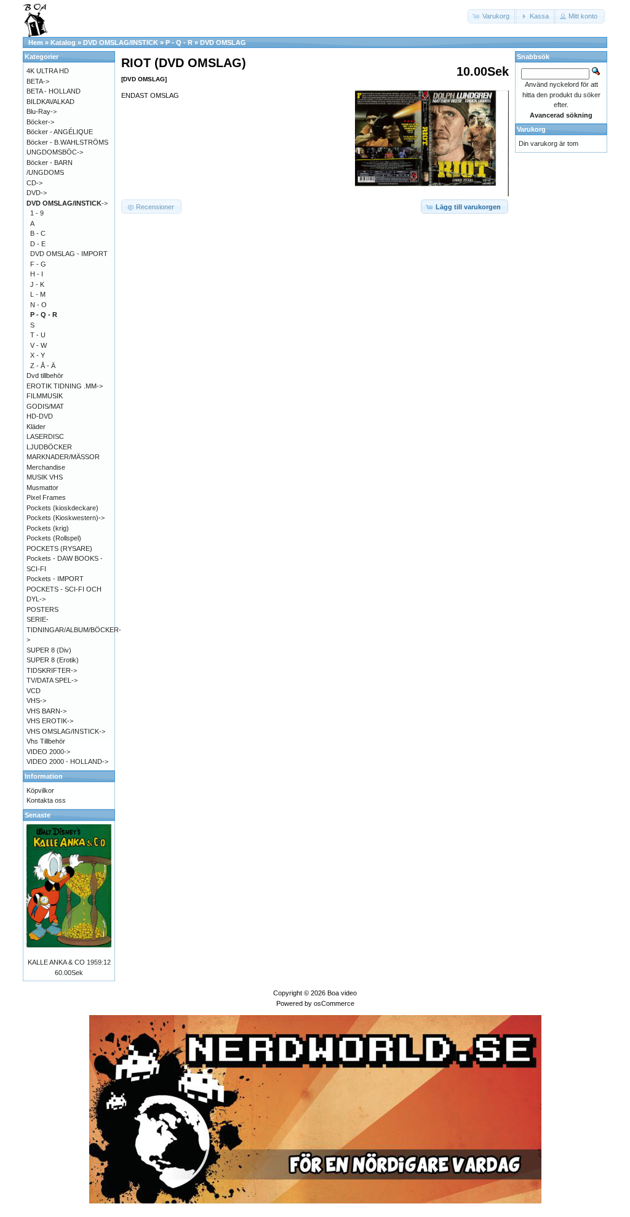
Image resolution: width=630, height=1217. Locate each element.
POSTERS (42, 609)
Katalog (63, 42)
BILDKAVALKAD (50, 101)
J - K (37, 284)
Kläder (36, 426)
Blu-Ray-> (41, 111)
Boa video (342, 993)
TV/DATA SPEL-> (52, 680)
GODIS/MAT (45, 406)
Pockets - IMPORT (55, 578)
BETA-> (37, 81)
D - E (38, 243)
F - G (38, 264)
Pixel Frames (46, 497)
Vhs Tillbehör (45, 741)
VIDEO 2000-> (48, 751)
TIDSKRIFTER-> (51, 670)
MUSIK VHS (44, 477)
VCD (33, 690)
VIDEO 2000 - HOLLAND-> (67, 761)
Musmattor (42, 487)
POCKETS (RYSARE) (59, 548)
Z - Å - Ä (42, 365)
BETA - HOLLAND (53, 91)
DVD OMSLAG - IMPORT (69, 253)
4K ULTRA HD (47, 70)
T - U (38, 335)
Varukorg (531, 129)
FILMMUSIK (44, 396)
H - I (36, 274)
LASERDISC (45, 436)
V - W (38, 345)
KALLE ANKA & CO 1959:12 (69, 962)
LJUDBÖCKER (49, 447)
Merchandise (45, 467)
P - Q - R (179, 42)
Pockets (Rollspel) (53, 538)
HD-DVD (39, 416)
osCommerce (334, 1003)
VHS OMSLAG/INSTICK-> (65, 731)
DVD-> (36, 192)
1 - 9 (37, 213)
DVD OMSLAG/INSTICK (120, 42)
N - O (38, 304)
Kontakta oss (46, 800)
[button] (492, 16)
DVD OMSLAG (223, 42)
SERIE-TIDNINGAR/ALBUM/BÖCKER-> (73, 629)
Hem (35, 42)
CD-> (34, 183)
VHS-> (36, 700)
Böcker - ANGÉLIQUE (59, 131)
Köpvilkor (40, 790)
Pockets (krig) (47, 528)
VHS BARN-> (46, 711)
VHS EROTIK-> (49, 721)
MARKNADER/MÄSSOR (63, 456)
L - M (38, 294)
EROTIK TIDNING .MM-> (64, 386)
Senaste (37, 815)
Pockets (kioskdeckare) (62, 508)
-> (67, 203)
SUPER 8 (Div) (48, 650)
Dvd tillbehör (44, 375)
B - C (38, 233)
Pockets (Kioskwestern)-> (65, 517)
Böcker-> (40, 122)
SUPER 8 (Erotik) (52, 660)
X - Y (37, 355)
